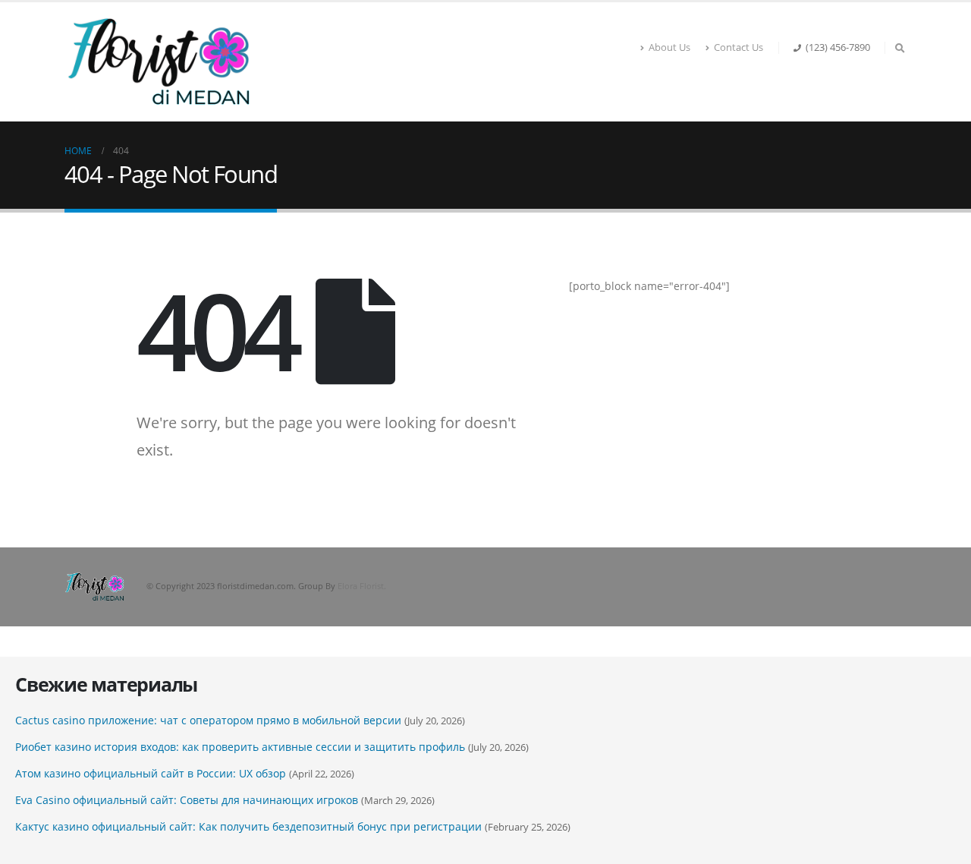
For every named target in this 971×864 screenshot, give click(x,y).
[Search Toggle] (900, 48)
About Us (669, 47)
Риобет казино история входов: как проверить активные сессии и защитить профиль (240, 746)
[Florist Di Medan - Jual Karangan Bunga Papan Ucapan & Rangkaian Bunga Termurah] (159, 61)
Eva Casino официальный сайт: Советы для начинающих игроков (186, 800)
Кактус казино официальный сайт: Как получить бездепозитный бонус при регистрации (248, 826)
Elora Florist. (362, 585)
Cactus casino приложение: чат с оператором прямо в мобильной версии (208, 720)
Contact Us (738, 47)
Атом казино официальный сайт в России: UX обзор (150, 773)
